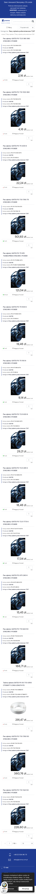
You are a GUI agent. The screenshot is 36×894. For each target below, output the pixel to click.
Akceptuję (25, 889)
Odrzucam (10, 889)
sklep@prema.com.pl (21, 860)
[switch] (4, 891)
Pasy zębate (10, 34)
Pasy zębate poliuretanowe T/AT (24, 34)
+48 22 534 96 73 (20, 855)
